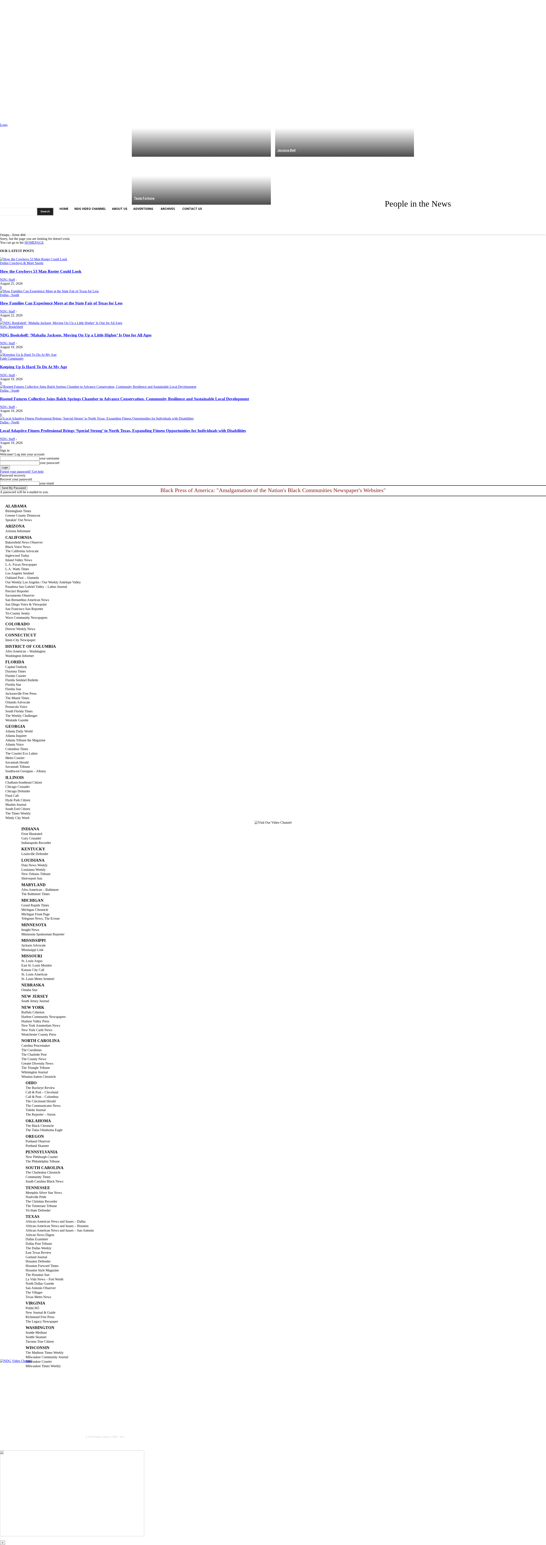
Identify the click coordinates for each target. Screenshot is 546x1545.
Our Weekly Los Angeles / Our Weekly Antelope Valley (43, 582)
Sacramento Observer (19, 595)
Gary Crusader (31, 838)
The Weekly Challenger (21, 715)
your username (49, 458)
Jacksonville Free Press (20, 693)
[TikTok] (28, 230)
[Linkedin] (20, 230)
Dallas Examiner (37, 1239)
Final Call (12, 795)
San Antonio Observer (41, 1288)
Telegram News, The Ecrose (40, 918)
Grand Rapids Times (35, 905)
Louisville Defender (34, 854)
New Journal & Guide (40, 1312)
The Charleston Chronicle (43, 1172)
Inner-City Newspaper (20, 640)
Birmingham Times (18, 511)
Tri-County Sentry (17, 613)
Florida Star (13, 684)
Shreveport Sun (31, 878)
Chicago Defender (17, 791)
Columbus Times (16, 749)
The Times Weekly (18, 813)
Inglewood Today (17, 555)
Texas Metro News (38, 1297)
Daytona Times (15, 671)
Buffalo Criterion (32, 1012)
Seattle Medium (36, 1332)
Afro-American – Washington (25, 651)
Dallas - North (9, 422)
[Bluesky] (36, 230)
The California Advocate (22, 551)
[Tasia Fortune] (201, 181)
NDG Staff (7, 279)
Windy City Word (17, 818)
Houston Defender (38, 1261)
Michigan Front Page (35, 914)
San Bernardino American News (27, 600)
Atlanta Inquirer (16, 736)
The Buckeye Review (40, 1088)
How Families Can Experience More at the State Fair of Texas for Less (61, 303)
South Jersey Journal (35, 1001)
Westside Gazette (16, 720)
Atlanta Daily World (19, 731)
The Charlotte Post (33, 1054)
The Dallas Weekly (38, 1248)
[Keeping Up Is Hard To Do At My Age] (28, 355)
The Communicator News (43, 1105)
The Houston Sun (37, 1275)
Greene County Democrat (22, 515)
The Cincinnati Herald (41, 1101)
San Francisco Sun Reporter (24, 609)
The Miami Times (17, 698)
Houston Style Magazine (42, 1270)
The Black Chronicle (40, 1126)
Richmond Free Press (40, 1317)
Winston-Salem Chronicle (38, 1076)
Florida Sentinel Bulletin (21, 680)
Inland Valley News (18, 560)
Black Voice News (17, 547)
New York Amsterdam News (40, 1025)
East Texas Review (38, 1252)
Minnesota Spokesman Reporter (42, 934)
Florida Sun (13, 689)
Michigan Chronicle (34, 910)
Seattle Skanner (36, 1337)
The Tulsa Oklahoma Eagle (44, 1130)
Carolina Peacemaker (35, 1045)
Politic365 (32, 1308)
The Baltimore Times (35, 894)
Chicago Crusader (17, 786)
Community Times (38, 1177)
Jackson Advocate (33, 945)
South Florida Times (19, 711)
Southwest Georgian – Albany (25, 771)
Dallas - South (9, 295)
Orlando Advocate (17, 702)
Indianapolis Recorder (36, 843)
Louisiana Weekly (33, 869)
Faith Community (12, 358)
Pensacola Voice (16, 707)
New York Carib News (36, 1030)
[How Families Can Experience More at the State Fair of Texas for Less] (49, 291)
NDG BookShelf (11, 327)
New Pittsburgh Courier (42, 1157)
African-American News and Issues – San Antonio (60, 1230)
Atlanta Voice (14, 744)
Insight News (30, 930)
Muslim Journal (15, 804)
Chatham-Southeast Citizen (23, 782)
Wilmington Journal (34, 1072)
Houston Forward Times (42, 1266)
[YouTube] (44, 230)
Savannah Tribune (17, 766)
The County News (33, 1059)
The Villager (34, 1292)
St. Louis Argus (31, 961)
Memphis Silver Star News (44, 1192)
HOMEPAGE (34, 242)
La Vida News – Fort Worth (44, 1279)
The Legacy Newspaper (42, 1321)
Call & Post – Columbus (42, 1097)
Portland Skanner (37, 1146)
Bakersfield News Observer (24, 542)
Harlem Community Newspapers (43, 1017)
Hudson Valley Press (35, 1021)
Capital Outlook (16, 667)
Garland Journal (36, 1257)
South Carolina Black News (44, 1181)
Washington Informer (19, 656)
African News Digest (40, 1235)
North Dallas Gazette (40, 1283)
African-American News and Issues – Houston (57, 1226)
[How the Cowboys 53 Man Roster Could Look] (33, 259)
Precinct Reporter (17, 591)
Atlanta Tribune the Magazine (25, 740)
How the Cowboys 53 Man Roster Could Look (40, 271)
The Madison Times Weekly (45, 1352)
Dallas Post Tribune (39, 1243)
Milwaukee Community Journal (47, 1357)
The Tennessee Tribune (41, 1206)
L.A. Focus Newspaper (21, 564)
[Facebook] (3, 230)
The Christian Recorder (41, 1201)
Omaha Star (29, 990)
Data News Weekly (34, 865)
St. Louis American (34, 974)
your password (49, 463)
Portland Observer (38, 1141)
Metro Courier (15, 758)
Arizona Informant (17, 531)
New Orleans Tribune (36, 874)
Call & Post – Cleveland (42, 1092)
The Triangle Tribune (35, 1068)
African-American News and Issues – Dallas (56, 1221)
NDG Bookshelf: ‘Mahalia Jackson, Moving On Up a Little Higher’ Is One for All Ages (75, 335)
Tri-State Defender (38, 1210)
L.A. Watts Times (17, 569)
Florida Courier (15, 676)
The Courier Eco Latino (21, 753)
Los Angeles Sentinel (19, 573)
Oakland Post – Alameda (22, 578)
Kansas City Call (32, 970)
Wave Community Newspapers (26, 617)
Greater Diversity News (37, 1063)
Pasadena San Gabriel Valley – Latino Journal (36, 586)
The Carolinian (31, 1050)
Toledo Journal (36, 1110)
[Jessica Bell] (344, 133)
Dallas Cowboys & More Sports (21, 263)
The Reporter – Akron (40, 1114)
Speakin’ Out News (18, 520)
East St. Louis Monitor (36, 965)
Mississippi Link (32, 950)
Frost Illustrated (31, 834)
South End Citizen (17, 809)
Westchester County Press (38, 1034)
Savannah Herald (17, 762)
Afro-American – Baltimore (40, 889)
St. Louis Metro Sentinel (37, 979)
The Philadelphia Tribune (43, 1161)
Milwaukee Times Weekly (43, 1366)
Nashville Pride (36, 1197)
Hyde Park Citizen (17, 800)
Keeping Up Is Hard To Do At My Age (33, 367)
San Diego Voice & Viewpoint (25, 604)
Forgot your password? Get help (22, 471)
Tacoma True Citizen (40, 1341)
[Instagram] (11, 230)
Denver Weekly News (20, 629)
